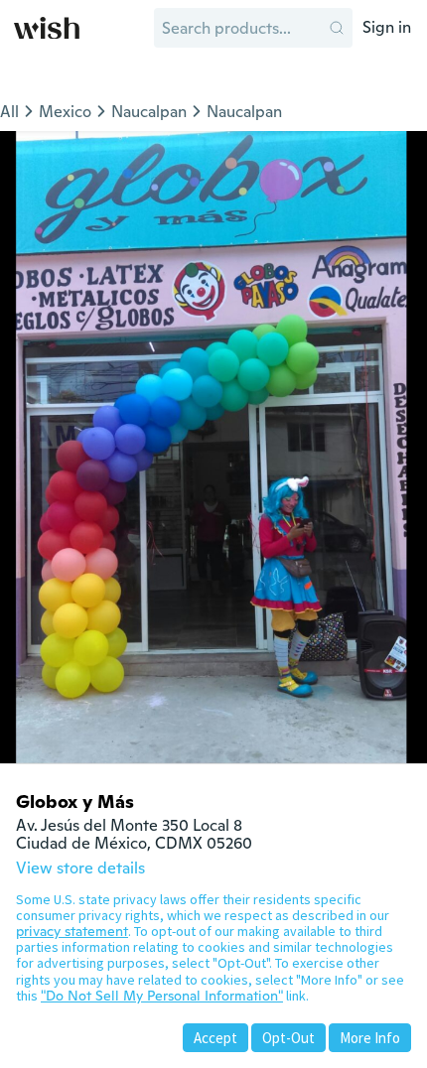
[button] (337, 28)
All (9, 111)
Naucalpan (149, 111)
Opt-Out (288, 1037)
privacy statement (72, 931)
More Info (370, 1037)
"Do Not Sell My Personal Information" (162, 995)
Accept (215, 1037)
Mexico (65, 111)
